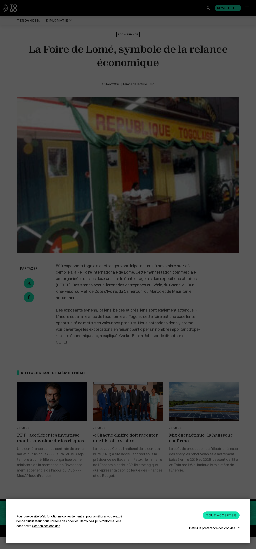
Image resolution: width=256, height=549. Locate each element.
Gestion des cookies (46, 526)
